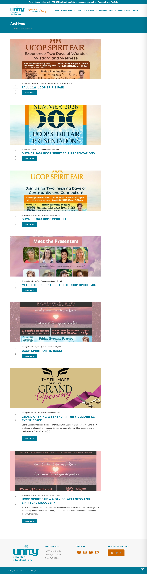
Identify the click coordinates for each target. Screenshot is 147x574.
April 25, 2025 (55, 413)
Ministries (90, 10)
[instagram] (85, 552)
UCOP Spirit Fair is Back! (42, 351)
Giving (127, 10)
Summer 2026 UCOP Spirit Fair (45, 219)
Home (57, 10)
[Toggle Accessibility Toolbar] (142, 569)
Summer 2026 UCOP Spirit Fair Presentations (58, 153)
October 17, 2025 (56, 281)
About (78, 10)
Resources (103, 10)
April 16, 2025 (55, 495)
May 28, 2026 (55, 215)
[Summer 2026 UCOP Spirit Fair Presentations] (55, 125)
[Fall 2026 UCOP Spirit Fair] (55, 59)
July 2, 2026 (55, 149)
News (111, 10)
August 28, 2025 (56, 347)
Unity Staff (27, 83)
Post (38, 83)
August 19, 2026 (67, 83)
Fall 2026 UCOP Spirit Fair (43, 87)
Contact (135, 10)
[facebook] (79, 552)
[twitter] (91, 552)
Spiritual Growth (46, 83)
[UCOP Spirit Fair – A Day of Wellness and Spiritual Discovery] (55, 471)
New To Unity (66, 10)
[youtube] (97, 552)
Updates (54, 83)
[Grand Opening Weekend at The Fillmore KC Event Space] (55, 388)
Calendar (118, 10)
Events (34, 83)
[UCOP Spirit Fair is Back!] (55, 322)
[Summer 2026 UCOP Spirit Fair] (55, 191)
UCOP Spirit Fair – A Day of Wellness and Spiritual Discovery (56, 501)
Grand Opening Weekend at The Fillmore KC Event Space (58, 418)
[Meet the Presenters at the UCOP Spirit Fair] (55, 256)
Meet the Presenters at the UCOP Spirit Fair (59, 285)
